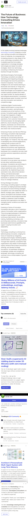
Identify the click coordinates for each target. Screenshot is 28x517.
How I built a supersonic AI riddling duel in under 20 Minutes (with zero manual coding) (13, 362)
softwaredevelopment (7, 28)
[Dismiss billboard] (26, 484)
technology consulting (7, 52)
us (6, 25)
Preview (14, 324)
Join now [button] (5, 514)
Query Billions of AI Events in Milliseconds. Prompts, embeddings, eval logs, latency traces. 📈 (13, 284)
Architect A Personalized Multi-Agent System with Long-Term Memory (11, 465)
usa (2, 25)
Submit (6, 324)
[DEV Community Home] (6, 2)
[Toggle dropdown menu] (26, 262)
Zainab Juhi (8, 5)
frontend (11, 25)
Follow (14, 400)
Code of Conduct (10, 328)
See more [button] (5, 307)
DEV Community (14, 416)
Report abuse (19, 328)
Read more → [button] (5, 387)
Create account (22, 2)
